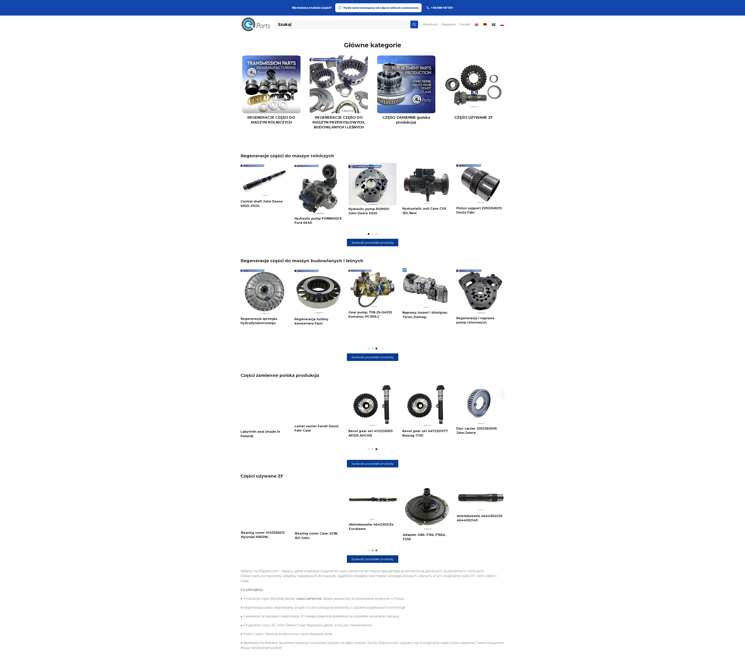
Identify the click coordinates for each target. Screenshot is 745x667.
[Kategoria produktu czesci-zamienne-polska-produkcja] (406, 91)
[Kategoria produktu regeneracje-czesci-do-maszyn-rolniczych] (271, 91)
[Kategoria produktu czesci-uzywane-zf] (474, 88)
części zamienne (308, 598)
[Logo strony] (256, 24)
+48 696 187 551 (442, 7)
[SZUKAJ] (414, 24)
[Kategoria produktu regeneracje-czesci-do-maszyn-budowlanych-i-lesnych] (339, 93)
